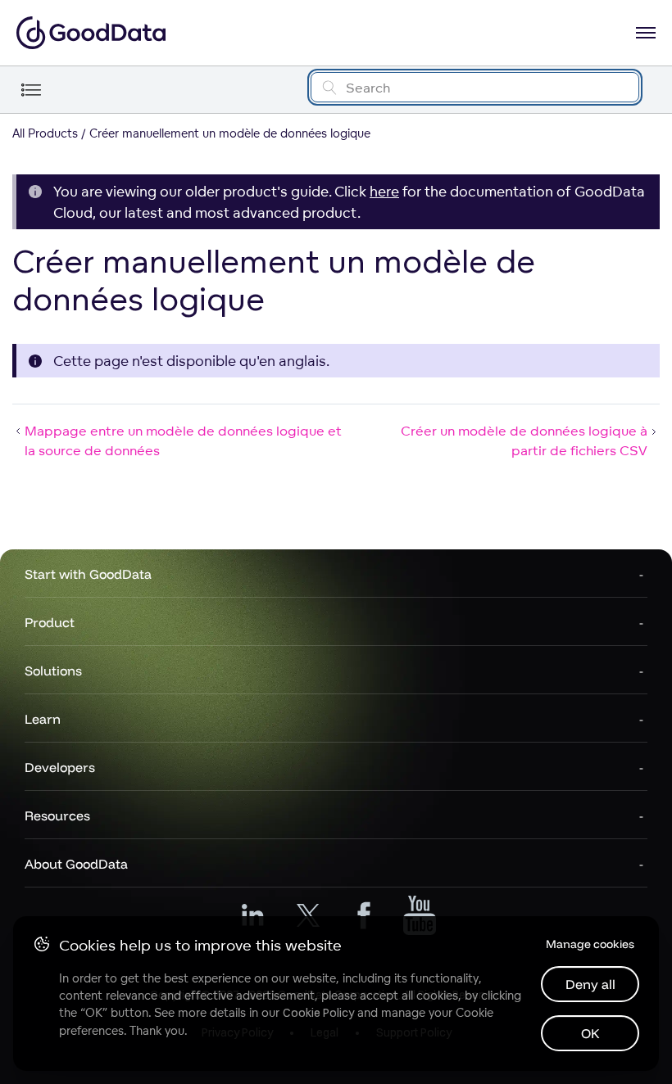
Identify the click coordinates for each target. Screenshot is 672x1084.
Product (50, 622)
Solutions (53, 670)
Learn (43, 719)
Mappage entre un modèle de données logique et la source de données (183, 440)
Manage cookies (590, 944)
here (384, 191)
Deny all (590, 984)
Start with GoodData (88, 574)
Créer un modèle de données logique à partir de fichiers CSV (524, 440)
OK (590, 1033)
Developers (60, 767)
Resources (57, 815)
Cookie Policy (318, 1012)
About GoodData (76, 864)
